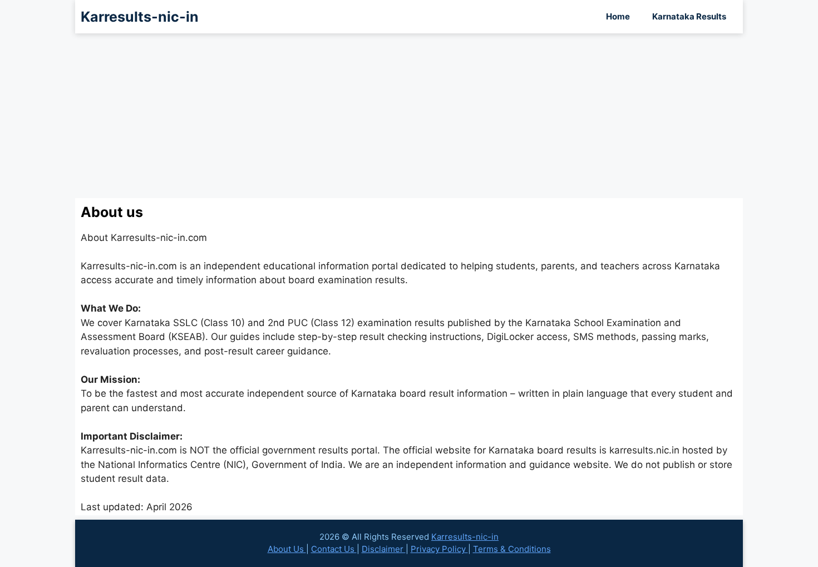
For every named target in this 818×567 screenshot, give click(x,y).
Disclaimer (384, 549)
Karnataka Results (689, 16)
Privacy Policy (439, 549)
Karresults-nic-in (140, 16)
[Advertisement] (409, 116)
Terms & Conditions (512, 549)
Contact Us (334, 549)
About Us (287, 549)
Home (618, 16)
